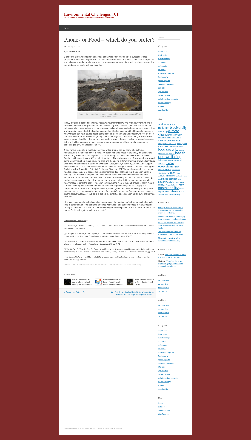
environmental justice (166, 73)
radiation (171, 181)
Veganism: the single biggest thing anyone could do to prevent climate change (170, 263)
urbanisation (177, 191)
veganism (161, 194)
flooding (180, 146)
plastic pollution (169, 178)
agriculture (164, 124)
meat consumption (168, 168)
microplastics (162, 173)
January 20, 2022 (73, 46)
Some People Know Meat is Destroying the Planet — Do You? (145, 282)
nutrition (171, 172)
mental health (176, 170)
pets (159, 179)
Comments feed (164, 410)
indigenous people (165, 160)
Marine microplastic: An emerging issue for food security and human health (82, 282)
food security (83, 264)
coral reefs (176, 137)
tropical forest (163, 191)
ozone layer (170, 175)
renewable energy (164, 102)
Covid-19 (162, 140)
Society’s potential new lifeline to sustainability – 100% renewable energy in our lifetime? (170, 210)
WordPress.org (163, 414)
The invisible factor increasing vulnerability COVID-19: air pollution (171, 232)
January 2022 (163, 284)
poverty (162, 182)
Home (66, 28)
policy (179, 179)
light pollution (163, 91)
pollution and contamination (98, 264)
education (162, 69)
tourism (181, 188)
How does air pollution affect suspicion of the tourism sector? (172, 255)
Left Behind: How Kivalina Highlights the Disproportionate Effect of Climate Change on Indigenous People (132, 293)
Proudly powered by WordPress (76, 428)
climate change (164, 58)
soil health (127, 264)
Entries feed (162, 406)
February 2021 (163, 287)
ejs (65, 46)
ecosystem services (167, 143)
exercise (168, 146)
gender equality (164, 80)
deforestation (163, 66)
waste (166, 194)
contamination (118, 264)
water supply (174, 194)
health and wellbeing (165, 84)
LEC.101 (161, 88)
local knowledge (164, 95)
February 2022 (163, 280)
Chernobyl (163, 131)
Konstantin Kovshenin (113, 428)
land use (176, 160)
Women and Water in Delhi (75, 292)
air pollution (162, 51)
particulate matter (181, 176)
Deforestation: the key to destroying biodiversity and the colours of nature (172, 217)
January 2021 (163, 291)
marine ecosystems (166, 164)
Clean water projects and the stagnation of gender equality (169, 239)
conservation (163, 62)
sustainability (136, 264)
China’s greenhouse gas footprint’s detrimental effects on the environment (113, 282)
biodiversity (162, 55)
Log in (160, 403)
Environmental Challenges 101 (91, 14)
